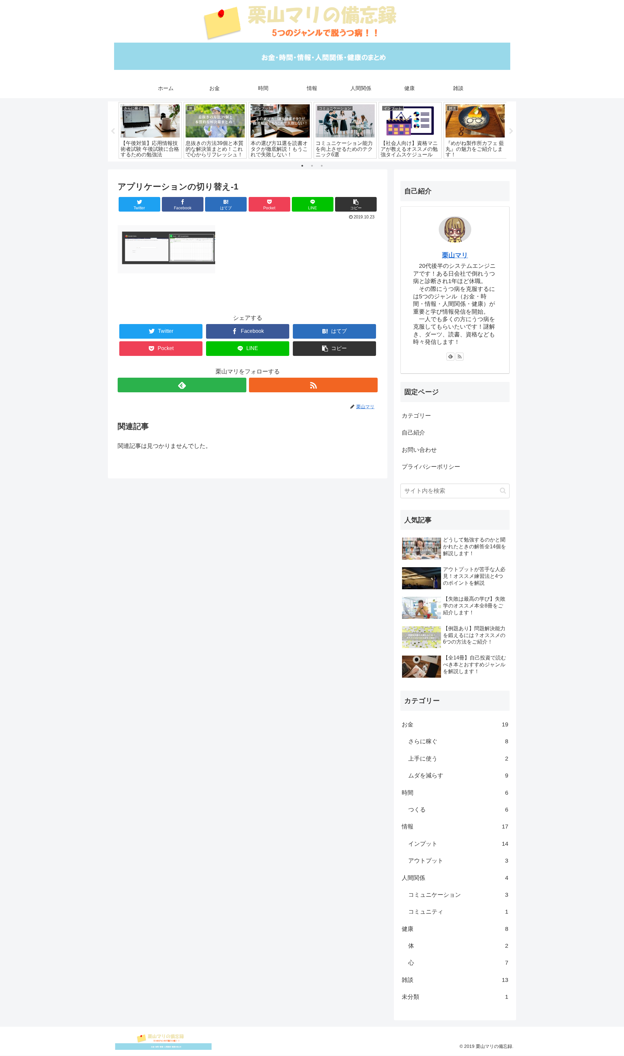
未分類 (455, 997)
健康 (455, 929)
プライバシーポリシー (431, 466)
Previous (113, 131)
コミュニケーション (458, 895)
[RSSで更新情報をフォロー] (313, 385)
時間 (455, 792)
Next (511, 131)
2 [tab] (312, 166)
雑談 (455, 980)
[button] (503, 490)
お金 (455, 724)
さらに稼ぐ (458, 741)
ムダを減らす (458, 775)
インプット (458, 844)
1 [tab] (302, 166)
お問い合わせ (419, 450)
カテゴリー (416, 415)
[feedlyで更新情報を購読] (182, 385)
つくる (458, 809)
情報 (455, 826)
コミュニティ (458, 911)
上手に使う (458, 758)
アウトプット (458, 860)
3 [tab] (321, 166)
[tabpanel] (150, 130)
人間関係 (455, 878)
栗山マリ (455, 255)
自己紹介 (413, 432)
